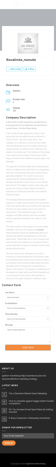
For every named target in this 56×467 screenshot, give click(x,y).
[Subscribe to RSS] (32, 458)
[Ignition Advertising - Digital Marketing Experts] (28, 4)
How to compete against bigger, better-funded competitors (31, 402)
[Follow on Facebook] (24, 458)
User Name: (10, 292)
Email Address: (11, 303)
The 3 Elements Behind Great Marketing (28, 393)
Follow (31, 69)
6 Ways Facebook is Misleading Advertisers (29, 418)
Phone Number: (11, 314)
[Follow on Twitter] (28, 458)
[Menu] (3, 4)
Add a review (15, 69)
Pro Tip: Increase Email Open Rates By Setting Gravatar (31, 410)
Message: (9, 325)
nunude (40, 230)
